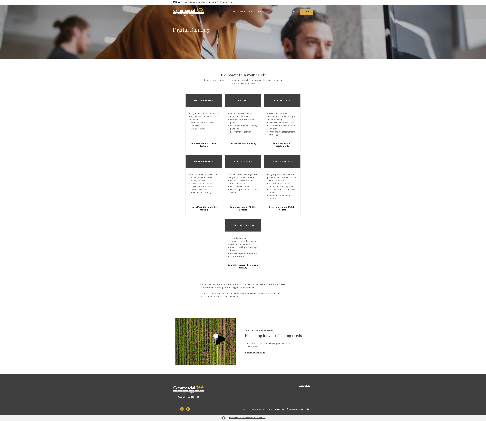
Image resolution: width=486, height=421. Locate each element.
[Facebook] (182, 409)
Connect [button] (260, 12)
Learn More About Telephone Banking (243, 266)
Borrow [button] (241, 12)
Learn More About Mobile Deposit (243, 208)
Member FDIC (279, 409)
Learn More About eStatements (282, 144)
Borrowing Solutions (255, 352)
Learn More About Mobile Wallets (282, 208)
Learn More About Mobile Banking (204, 208)
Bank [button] (233, 12)
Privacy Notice (304, 386)
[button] (204, 100)
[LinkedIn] (188, 409)
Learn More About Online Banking (204, 144)
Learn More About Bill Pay (243, 143)
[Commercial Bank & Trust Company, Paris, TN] (188, 11)
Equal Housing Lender (296, 409)
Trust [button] (250, 12)
